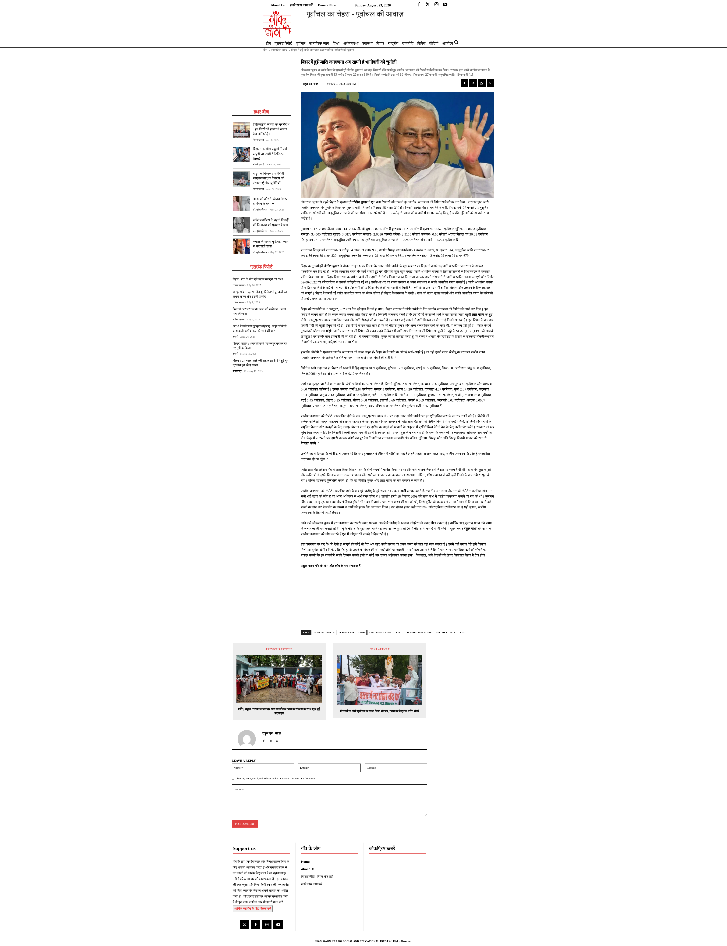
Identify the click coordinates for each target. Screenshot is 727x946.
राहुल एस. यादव (310, 83)
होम (265, 50)
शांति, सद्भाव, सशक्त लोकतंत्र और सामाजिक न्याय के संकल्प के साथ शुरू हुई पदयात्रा (279, 711)
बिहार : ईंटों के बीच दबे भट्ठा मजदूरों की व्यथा (258, 279)
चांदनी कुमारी (258, 164)
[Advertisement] (261, 84)
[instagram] (270, 740)
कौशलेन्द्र (237, 371)
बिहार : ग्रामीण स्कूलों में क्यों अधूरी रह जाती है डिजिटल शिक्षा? (270, 153)
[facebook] (263, 740)
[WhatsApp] (482, 83)
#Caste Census (324, 632)
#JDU (361, 632)
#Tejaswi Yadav (380, 632)
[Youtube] (278, 924)
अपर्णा (235, 336)
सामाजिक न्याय (279, 50)
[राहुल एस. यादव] (249, 739)
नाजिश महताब (238, 285)
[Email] (490, 83)
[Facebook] (464, 83)
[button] (457, 42)
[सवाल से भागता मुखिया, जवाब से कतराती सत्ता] (241, 246)
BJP (397, 632)
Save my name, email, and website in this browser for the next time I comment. (276, 778)
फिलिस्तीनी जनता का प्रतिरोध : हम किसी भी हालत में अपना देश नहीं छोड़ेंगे (271, 129)
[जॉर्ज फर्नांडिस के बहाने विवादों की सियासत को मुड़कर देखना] (241, 225)
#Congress (346, 632)
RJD (462, 632)
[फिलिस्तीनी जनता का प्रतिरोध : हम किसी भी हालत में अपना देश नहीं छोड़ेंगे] (241, 130)
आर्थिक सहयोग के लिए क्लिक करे (252, 908)
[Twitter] (473, 83)
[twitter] (276, 740)
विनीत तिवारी (258, 139)
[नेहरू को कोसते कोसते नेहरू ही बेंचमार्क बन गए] (241, 203)
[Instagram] (266, 924)
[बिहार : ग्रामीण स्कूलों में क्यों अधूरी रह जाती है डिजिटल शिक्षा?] (241, 154)
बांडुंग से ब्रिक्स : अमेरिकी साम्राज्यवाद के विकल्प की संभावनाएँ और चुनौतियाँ (268, 178)
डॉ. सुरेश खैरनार (260, 209)
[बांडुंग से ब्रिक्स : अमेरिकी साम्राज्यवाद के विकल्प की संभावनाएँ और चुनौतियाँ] (241, 179)
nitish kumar (445, 632)
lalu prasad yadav (418, 632)
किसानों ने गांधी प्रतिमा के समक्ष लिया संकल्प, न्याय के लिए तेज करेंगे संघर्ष (379, 711)
